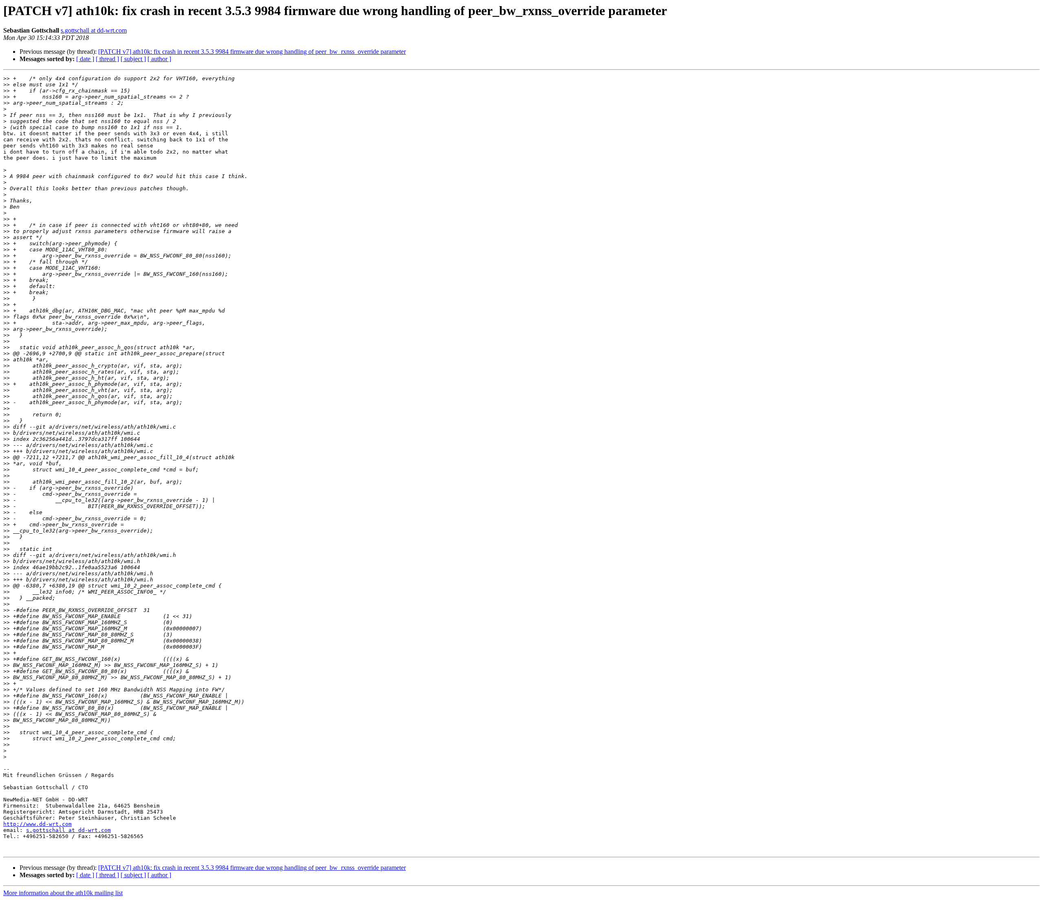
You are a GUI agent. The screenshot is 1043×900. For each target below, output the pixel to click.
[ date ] (85, 58)
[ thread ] (107, 58)
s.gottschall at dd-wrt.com (94, 30)
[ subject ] (133, 58)
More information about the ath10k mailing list (63, 892)
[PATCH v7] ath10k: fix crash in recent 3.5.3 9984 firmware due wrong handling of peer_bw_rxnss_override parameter (252, 51)
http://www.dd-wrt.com (37, 824)
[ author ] (159, 58)
